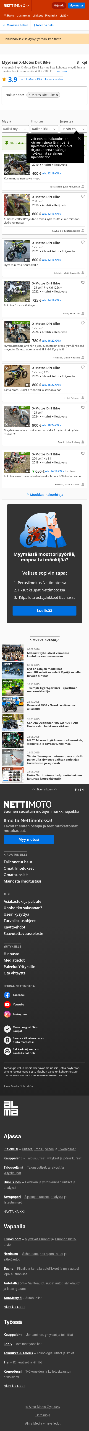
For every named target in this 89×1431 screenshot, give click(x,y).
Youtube (18, 1004)
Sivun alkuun (44, 789)
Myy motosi (76, 5)
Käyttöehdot (14, 927)
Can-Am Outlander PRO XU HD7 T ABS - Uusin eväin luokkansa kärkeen (44, 722)
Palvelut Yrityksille (19, 966)
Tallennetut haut (18, 862)
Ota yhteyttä (15, 973)
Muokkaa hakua (17, 25)
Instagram (20, 1014)
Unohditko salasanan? (23, 908)
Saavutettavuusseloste (23, 933)
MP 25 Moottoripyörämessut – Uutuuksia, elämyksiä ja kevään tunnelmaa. (44, 740)
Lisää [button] (63, 15)
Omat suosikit (16, 874)
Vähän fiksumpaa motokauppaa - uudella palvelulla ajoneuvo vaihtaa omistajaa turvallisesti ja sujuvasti (44, 757)
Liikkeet (37, 15)
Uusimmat (23, 15)
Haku (10, 15)
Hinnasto (11, 953)
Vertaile (8, 171)
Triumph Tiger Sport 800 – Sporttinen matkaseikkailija (44, 687)
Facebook (19, 995)
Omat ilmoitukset (19, 868)
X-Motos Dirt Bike (44, 171)
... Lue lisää (60, 71)
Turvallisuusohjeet (20, 920)
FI (76, 790)
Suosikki (82, 196)
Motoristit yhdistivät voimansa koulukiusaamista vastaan (44, 653)
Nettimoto (15, 5)
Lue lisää (44, 610)
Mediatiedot (14, 960)
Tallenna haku (45, 25)
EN (82, 790)
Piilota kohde (7, 157)
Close (79, 138)
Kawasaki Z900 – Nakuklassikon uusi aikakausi (44, 705)
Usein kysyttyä (16, 914)
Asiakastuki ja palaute (22, 901)
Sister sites (28, 5)
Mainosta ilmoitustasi (22, 881)
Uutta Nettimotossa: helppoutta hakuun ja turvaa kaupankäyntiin (44, 775)
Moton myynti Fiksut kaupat (26, 1029)
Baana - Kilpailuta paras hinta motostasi (28, 1040)
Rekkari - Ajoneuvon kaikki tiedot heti (26, 1051)
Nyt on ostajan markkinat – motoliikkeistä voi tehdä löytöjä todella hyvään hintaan (44, 670)
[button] (15, 126)
